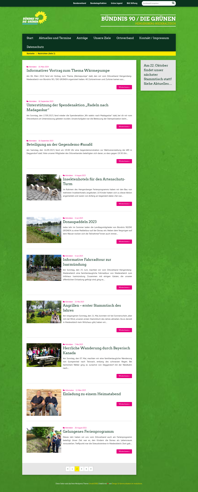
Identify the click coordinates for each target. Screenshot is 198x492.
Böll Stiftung (132, 3)
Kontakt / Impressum (154, 38)
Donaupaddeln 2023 (80, 222)
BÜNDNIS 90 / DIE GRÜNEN (138, 19)
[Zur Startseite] (34, 23)
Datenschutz (35, 47)
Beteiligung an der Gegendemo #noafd (59, 144)
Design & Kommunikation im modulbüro (127, 483)
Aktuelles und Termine (55, 38)
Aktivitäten (33, 67)
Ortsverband (125, 38)
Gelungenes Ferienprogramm (88, 431)
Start (30, 38)
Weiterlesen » (124, 87)
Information (69, 390)
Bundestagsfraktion (98, 3)
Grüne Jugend (116, 3)
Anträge (82, 38)
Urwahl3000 (93, 483)
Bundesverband (79, 3)
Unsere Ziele (102, 38)
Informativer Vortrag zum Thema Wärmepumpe (68, 70)
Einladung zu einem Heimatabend (92, 394)
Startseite (30, 53)
